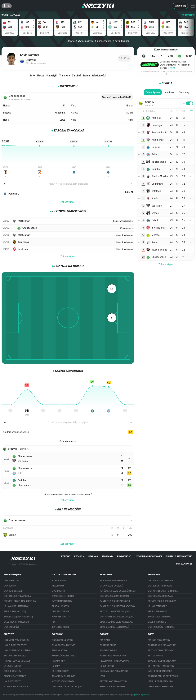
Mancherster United (63, 596)
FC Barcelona (59, 580)
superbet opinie (108, 650)
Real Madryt (58, 585)
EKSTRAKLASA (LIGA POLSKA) (17, 596)
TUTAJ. (172, 67)
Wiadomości (98, 75)
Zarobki (76, 75)
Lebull (103, 676)
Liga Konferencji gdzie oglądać (117, 616)
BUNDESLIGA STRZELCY (15, 676)
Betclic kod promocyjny (161, 650)
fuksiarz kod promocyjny (114, 671)
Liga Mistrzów (11, 580)
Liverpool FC (58, 590)
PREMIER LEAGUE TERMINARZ (162, 601)
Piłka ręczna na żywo (63, 645)
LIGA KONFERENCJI (13, 590)
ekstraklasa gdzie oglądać (114, 596)
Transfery (64, 75)
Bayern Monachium (62, 601)
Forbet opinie (107, 666)
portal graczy (184, 563)
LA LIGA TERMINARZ (157, 606)
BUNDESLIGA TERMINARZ (160, 616)
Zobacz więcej (67, 202)
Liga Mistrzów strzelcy (16, 640)
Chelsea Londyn (60, 611)
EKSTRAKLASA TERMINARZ (160, 596)
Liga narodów (11, 627)
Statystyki (51, 75)
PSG (54, 621)
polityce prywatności (142, 694)
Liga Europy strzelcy (15, 645)
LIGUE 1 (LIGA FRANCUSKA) (16, 621)
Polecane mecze (60, 671)
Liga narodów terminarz (161, 627)
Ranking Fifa (58, 660)
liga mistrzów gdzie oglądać (67, 686)
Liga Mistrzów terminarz (161, 580)
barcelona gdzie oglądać (113, 580)
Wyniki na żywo (11, 15)
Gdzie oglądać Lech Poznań (114, 627)
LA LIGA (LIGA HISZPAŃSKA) (16, 606)
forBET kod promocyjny (113, 655)
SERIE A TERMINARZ (157, 611)
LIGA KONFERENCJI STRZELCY (18, 650)
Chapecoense (104, 41)
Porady (56, 666)
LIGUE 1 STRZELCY (12, 681)
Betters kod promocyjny (113, 681)
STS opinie (105, 640)
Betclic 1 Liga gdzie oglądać (115, 611)
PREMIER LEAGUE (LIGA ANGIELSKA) (20, 601)
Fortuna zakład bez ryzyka (163, 676)
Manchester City (61, 616)
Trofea (86, 75)
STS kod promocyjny (159, 640)
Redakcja (79, 556)
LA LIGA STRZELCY (12, 666)
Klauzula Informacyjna (179, 556)
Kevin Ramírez (122, 41)
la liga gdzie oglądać (111, 585)
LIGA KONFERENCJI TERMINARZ (163, 590)
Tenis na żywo (59, 650)
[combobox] (124, 58)
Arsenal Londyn (60, 606)
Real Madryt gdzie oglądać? (115, 660)
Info (32, 75)
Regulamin (107, 556)
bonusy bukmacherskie (112, 686)
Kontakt (65, 556)
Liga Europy (10, 585)
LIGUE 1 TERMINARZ (157, 621)
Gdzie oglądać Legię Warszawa (116, 621)
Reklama (93, 556)
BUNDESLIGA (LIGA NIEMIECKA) (18, 616)
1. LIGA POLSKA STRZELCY (16, 686)
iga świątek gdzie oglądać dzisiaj (118, 590)
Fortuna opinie (108, 645)
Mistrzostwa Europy (63, 681)
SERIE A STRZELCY (12, 671)
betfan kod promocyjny (161, 666)
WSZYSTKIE (188, 15)
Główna (70, 41)
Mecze (40, 75)
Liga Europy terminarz (160, 585)
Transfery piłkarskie (63, 676)
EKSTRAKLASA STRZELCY (16, 655)
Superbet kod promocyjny (162, 660)
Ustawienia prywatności (148, 556)
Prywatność (124, 556)
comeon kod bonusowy (160, 686)
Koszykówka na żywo (63, 655)
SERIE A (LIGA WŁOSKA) (15, 611)
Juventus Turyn (60, 627)
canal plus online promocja (115, 601)
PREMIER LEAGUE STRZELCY (17, 660)
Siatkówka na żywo (62, 640)
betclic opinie (155, 655)
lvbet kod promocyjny (160, 671)
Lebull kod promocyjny (160, 681)
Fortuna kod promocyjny (162, 645)
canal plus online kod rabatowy (117, 606)
